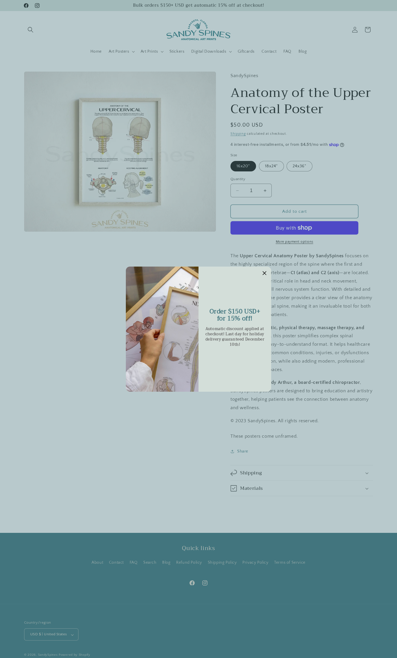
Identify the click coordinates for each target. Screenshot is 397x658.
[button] (264, 273)
